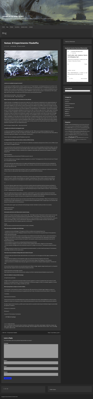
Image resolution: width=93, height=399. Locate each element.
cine (81, 126)
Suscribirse (17, 27)
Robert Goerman (43, 326)
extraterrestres (85, 127)
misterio (72, 134)
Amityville (67, 124)
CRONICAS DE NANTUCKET (13, 16)
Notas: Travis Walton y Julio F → (54, 332)
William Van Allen (12, 327)
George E (52, 325)
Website (5, 372)
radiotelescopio (81, 137)
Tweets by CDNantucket (70, 41)
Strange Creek (75, 139)
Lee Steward (83, 133)
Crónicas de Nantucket (77, 51)
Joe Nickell (78, 133)
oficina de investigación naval (35, 326)
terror (79, 139)
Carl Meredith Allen (30, 325)
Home (3, 27)
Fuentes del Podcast (11, 323)
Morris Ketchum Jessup (20, 326)
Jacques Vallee (9, 326)
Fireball (71, 129)
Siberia (70, 139)
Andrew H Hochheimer (23, 325)
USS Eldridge (55, 326)
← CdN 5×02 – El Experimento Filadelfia (9, 332)
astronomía (80, 124)
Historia (66, 105)
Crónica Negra (75, 127)
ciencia (77, 126)
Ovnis (84, 134)
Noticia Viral (77, 134)
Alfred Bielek (10, 325)
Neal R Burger (26, 326)
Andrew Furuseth (16, 325)
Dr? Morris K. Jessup (10, 317)
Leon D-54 (14, 326)
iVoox (72, 133)
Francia (83, 129)
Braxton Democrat (85, 124)
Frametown (80, 129)
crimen (69, 127)
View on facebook (84, 78)
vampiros (83, 139)
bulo (66, 126)
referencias (86, 137)
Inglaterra (86, 131)
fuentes (72, 131)
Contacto (31, 27)
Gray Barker (77, 131)
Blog (7, 27)
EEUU (80, 127)
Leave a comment (22, 46)
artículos (75, 124)
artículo (71, 124)
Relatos (66, 111)
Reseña (66, 113)
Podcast (11, 27)
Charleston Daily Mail (71, 126)
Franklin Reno (48, 325)
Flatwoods (75, 129)
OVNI (81, 134)
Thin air (51, 326)
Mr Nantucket (13, 46)
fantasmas (67, 129)
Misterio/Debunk (68, 107)
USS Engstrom (6, 327)
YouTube (67, 115)
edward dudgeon (43, 325)
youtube (75, 140)
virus (71, 140)
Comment (6, 343)
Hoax (82, 131)
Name (5, 360)
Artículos (67, 99)
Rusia (66, 139)
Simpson (47, 326)
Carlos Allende (36, 325)
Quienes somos (24, 27)
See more (73, 70)
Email (5, 366)
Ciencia (66, 101)
